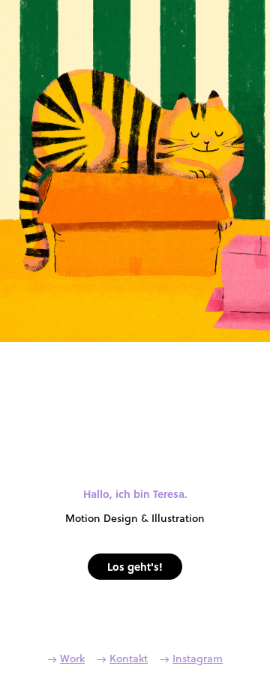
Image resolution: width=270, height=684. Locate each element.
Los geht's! (135, 566)
